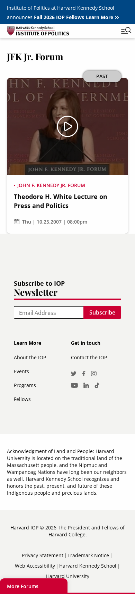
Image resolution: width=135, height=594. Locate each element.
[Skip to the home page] (60, 32)
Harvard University (67, 576)
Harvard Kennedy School (87, 565)
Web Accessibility (35, 565)
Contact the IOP (89, 357)
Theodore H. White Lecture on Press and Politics (60, 201)
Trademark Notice (88, 555)
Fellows (22, 399)
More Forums (22, 586)
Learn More (99, 17)
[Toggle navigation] (121, 31)
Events (21, 371)
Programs (25, 385)
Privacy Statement (42, 555)
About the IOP (30, 357)
